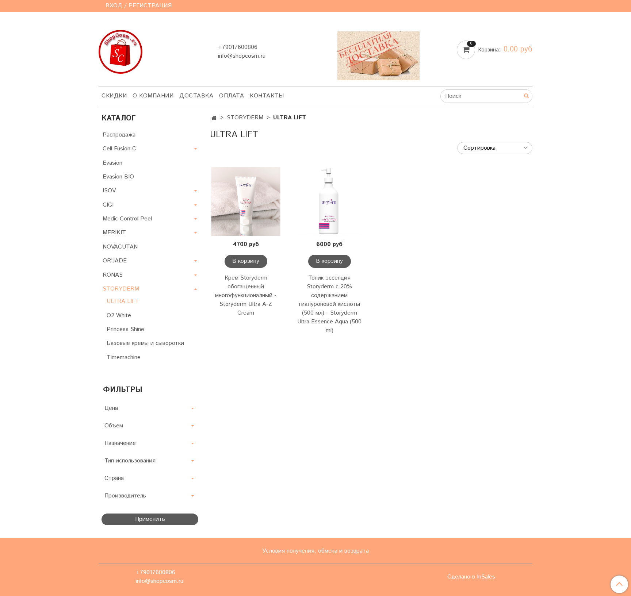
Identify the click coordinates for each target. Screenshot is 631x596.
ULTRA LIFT (123, 301)
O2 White (119, 315)
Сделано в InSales (471, 577)
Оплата (231, 96)
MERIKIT (114, 232)
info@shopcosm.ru (241, 56)
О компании (153, 96)
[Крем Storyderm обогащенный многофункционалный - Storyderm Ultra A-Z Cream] (245, 201)
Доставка (196, 96)
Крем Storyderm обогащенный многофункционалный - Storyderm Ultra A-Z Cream (245, 295)
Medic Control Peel (127, 219)
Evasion (112, 163)
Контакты (267, 96)
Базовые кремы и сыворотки (145, 343)
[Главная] (214, 118)
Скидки (114, 96)
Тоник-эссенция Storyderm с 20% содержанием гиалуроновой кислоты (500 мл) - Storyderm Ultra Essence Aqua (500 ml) (329, 304)
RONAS (113, 275)
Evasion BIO (118, 177)
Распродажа (119, 135)
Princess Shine (125, 329)
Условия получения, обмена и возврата (315, 551)
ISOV (109, 191)
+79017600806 (237, 47)
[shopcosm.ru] (120, 50)
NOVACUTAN (120, 247)
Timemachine (124, 357)
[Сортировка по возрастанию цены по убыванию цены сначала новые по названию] (494, 148)
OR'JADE (115, 261)
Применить (150, 519)
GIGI (108, 205)
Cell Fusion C (119, 149)
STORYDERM (245, 118)
